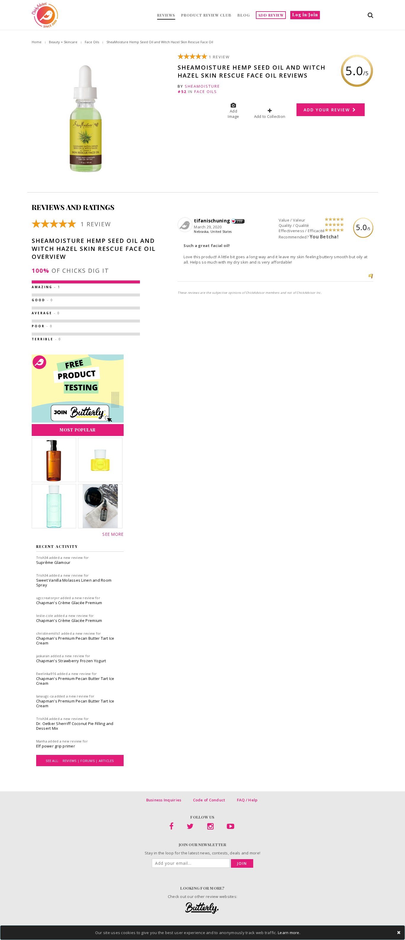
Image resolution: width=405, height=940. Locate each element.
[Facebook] (171, 827)
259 (239, 221)
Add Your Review (328, 110)
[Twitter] (190, 827)
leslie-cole (44, 615)
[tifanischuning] (186, 225)
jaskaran (43, 656)
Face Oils (92, 42)
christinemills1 (48, 633)
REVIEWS (166, 15)
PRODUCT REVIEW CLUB (206, 15)
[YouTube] (230, 827)
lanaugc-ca (45, 696)
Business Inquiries (163, 800)
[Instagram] (210, 827)
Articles (106, 760)
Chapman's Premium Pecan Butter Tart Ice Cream (75, 640)
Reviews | (72, 760)
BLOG (243, 15)
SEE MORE (112, 534)
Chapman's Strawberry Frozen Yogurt (71, 660)
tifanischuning (212, 220)
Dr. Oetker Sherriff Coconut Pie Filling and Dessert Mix (75, 726)
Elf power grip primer (55, 746)
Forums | (89, 760)
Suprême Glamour (53, 562)
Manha (41, 741)
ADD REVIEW (271, 15)
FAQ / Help (247, 800)
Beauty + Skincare (63, 42)
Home (37, 42)
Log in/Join (305, 14)
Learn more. (289, 932)
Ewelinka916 (46, 673)
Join (242, 863)
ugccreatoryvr (48, 598)
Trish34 (42, 557)
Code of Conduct (209, 800)
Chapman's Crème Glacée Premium (69, 602)
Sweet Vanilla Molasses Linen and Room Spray (74, 582)
